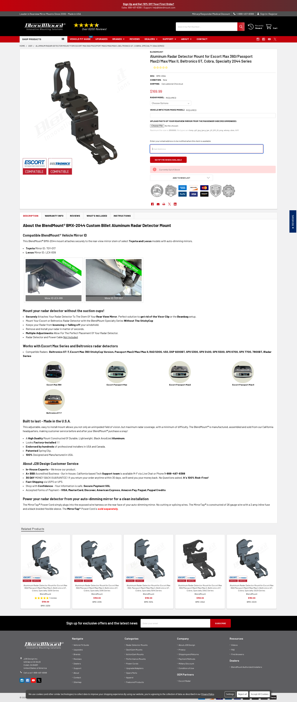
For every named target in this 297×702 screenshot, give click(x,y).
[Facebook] (263, 39)
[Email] (158, 204)
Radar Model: (163, 97)
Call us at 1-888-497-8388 (35, 672)
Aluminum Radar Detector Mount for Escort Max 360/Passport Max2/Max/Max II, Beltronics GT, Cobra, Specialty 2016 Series (97, 588)
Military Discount (186, 663)
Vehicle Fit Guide (80, 38)
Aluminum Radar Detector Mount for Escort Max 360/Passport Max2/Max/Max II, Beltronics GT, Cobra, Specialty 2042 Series (200, 588)
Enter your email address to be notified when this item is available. (180, 141)
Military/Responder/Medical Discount (211, 13)
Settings (230, 694)
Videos (234, 645)
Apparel (129, 677)
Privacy (182, 649)
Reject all (242, 694)
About (185, 38)
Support (168, 38)
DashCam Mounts (134, 649)
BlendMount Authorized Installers (246, 667)
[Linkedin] (175, 204)
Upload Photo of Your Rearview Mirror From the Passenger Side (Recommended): (193, 121)
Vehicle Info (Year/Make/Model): (173, 109)
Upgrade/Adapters (135, 668)
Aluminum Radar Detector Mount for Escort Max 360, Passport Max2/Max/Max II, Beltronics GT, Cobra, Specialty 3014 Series (148, 588)
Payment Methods (187, 659)
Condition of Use (186, 668)
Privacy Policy (207, 694)
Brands (117, 38)
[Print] (163, 204)
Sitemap (77, 682)
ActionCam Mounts (135, 654)
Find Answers (237, 654)
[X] (275, 39)
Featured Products (135, 682)
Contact (202, 38)
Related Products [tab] (32, 529)
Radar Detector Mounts (137, 645)
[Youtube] (269, 39)
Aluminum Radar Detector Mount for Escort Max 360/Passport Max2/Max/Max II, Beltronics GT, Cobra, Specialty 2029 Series (251, 588)
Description (30, 215)
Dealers (150, 38)
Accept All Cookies (259, 694)
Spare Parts (131, 673)
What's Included (97, 215)
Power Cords (132, 663)
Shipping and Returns (189, 654)
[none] (84, 113)
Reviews (135, 38)
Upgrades (101, 38)
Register (273, 13)
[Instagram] (258, 39)
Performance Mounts (136, 659)
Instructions (122, 215)
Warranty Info (54, 215)
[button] (181, 178)
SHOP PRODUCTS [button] (31, 39)
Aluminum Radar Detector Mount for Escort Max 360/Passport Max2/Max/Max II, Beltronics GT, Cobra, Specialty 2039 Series (45, 588)
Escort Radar (185, 681)
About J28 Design (187, 645)
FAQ (233, 649)
